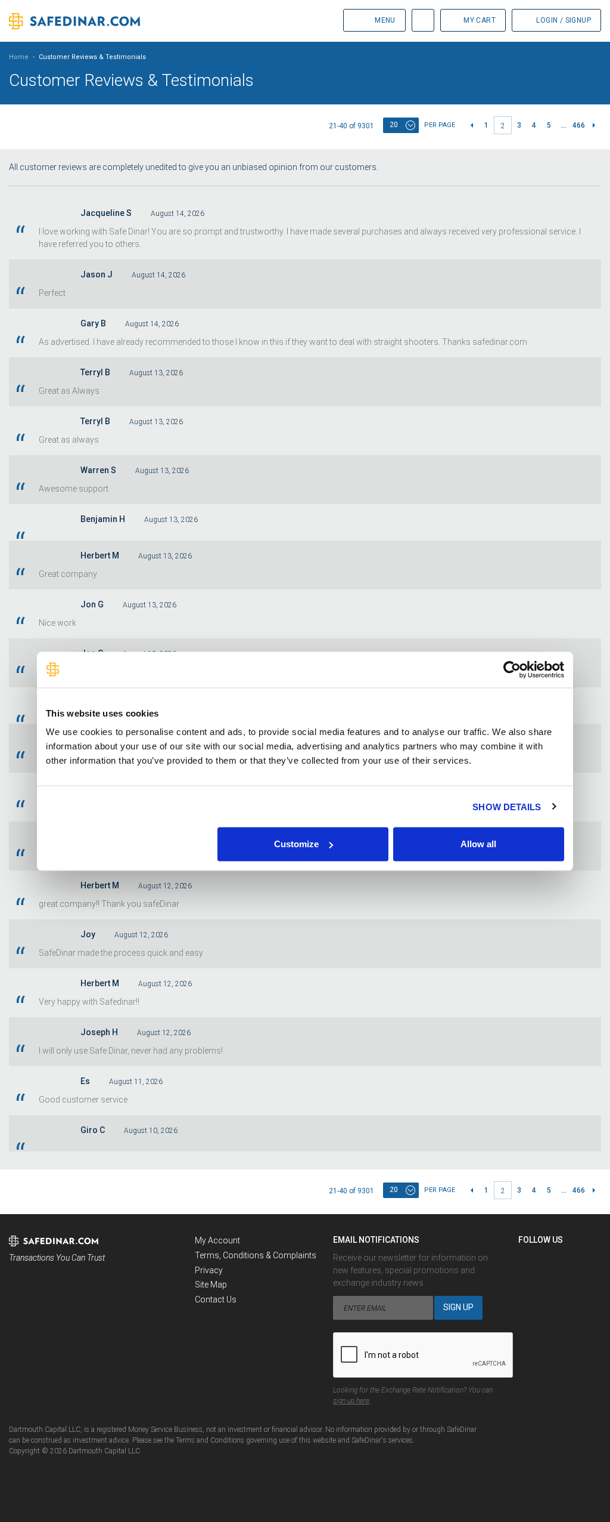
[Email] (527, 1283)
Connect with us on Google (571, 1261)
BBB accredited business (39, 1291)
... (564, 125)
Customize (296, 844)
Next (593, 125)
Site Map (211, 1284)
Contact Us (215, 1299)
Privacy (209, 1270)
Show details (506, 806)
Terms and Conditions (210, 1440)
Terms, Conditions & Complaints (255, 1255)
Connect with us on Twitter (549, 1261)
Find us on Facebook (527, 1261)
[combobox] (401, 125)
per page (439, 125)
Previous (471, 125)
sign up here (351, 1401)
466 (578, 125)
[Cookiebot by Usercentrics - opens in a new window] (512, 669)
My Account (217, 1240)
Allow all (478, 844)
